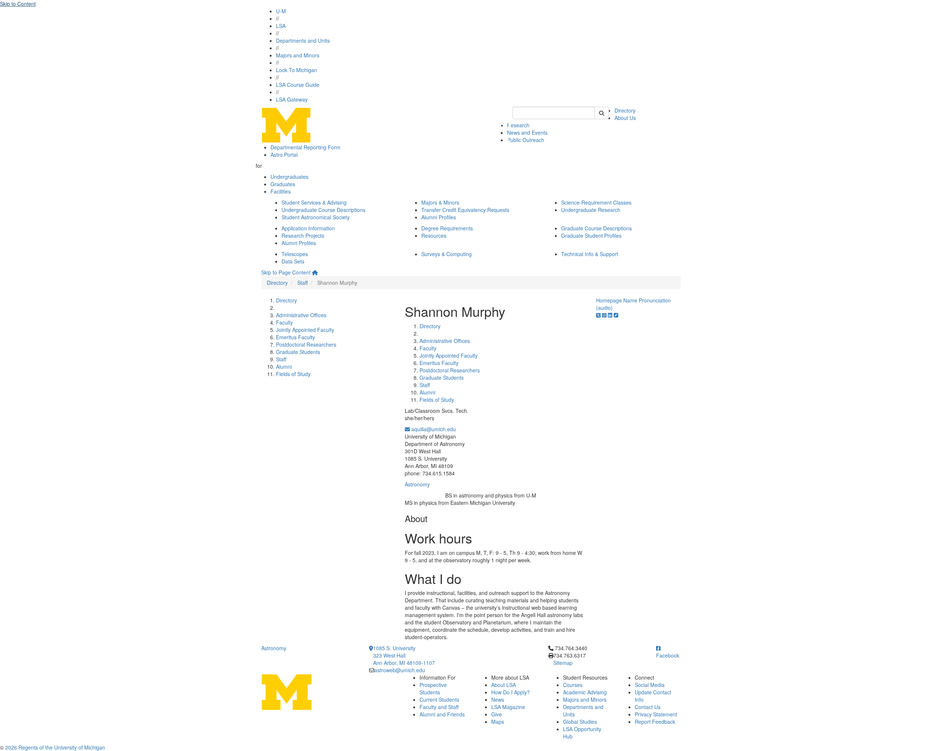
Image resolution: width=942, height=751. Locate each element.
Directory (625, 110)
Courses (572, 684)
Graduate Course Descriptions (596, 228)
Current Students (439, 699)
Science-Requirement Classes (596, 202)
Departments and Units (303, 40)
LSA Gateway (292, 99)
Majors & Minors (440, 202)
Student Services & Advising (314, 202)
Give (496, 714)
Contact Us (648, 707)
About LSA (503, 684)
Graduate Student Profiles (591, 235)
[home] (315, 272)
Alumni (284, 366)
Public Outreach (525, 140)
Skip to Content (18, 3)
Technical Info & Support (589, 254)
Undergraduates (289, 176)
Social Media (650, 684)
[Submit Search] (601, 113)
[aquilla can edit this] (616, 315)
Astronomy (417, 484)
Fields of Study (293, 374)
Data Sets (292, 261)
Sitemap (563, 662)
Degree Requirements (447, 228)
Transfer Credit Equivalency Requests (465, 209)
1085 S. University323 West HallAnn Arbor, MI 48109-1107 (404, 655)
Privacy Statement (656, 714)
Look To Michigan (296, 70)
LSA (281, 25)
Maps (497, 721)
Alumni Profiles (438, 217)
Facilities (280, 191)
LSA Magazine (508, 707)
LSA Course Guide (297, 84)
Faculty (284, 322)
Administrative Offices (301, 315)
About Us (625, 117)
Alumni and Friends (442, 714)
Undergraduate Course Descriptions (323, 209)
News (497, 699)
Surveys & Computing (446, 254)
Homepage (609, 300)
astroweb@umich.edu (399, 670)
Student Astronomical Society (315, 217)
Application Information (308, 228)
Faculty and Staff (438, 707)
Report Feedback (655, 721)
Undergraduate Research (590, 209)
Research (518, 125)
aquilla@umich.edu (433, 429)
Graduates (282, 184)
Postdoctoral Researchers (306, 344)
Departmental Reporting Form (305, 147)
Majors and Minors (297, 55)
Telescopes (294, 254)
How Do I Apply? (510, 692)
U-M (281, 11)
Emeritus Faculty (295, 337)
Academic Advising (585, 692)
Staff (302, 282)
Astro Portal (284, 154)
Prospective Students (433, 688)
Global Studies (580, 721)
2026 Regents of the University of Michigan (55, 747)
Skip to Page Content (286, 272)
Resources (433, 235)
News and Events (527, 132)
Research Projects (302, 235)
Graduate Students (298, 351)
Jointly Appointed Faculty (305, 329)
